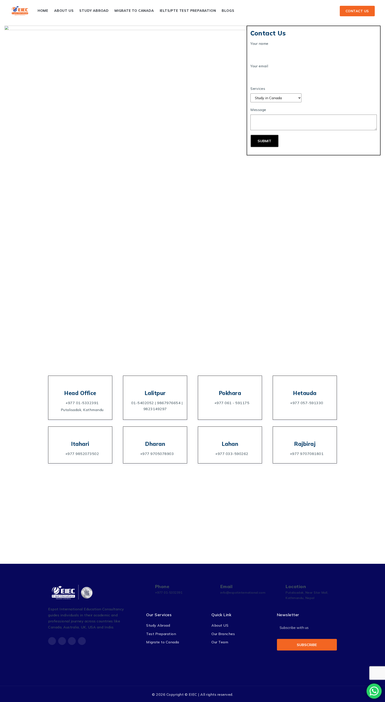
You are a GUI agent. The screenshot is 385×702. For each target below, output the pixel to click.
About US (219, 625)
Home (43, 10)
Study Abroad (94, 10)
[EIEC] (20, 11)
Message (258, 109)
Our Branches (223, 634)
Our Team (219, 642)
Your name (259, 43)
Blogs (228, 10)
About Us (64, 10)
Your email (259, 66)
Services (257, 88)
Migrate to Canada (134, 10)
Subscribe (307, 644)
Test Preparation (161, 634)
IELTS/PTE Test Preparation (188, 10)
